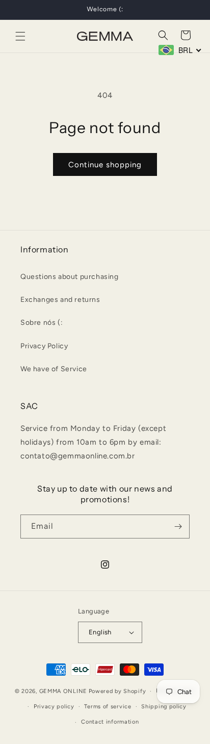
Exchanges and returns (60, 299)
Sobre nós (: (41, 322)
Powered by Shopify (117, 691)
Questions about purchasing (69, 276)
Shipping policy (164, 706)
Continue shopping (105, 164)
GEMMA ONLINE (63, 691)
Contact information (110, 722)
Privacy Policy (44, 346)
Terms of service (107, 706)
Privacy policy (54, 706)
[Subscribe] (178, 526)
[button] (20, 36)
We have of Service (53, 369)
